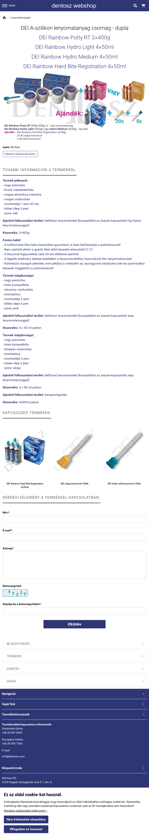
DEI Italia (15, 147)
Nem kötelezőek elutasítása (26, 819)
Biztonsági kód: (12, 585)
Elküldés (74, 624)
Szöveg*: (8, 548)
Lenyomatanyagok (20, 17)
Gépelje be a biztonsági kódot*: (22, 604)
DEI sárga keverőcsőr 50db (74, 483)
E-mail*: (8, 530)
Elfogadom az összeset (26, 829)
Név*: (6, 512)
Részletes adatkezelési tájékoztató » (25, 810)
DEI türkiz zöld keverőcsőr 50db (124, 483)
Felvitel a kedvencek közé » (20, 153)
